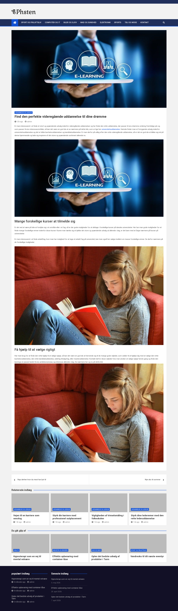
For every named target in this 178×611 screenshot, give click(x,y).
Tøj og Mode (131, 22)
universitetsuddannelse (111, 129)
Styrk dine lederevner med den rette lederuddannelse (147, 517)
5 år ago (20, 122)
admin (29, 122)
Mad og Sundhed (88, 22)
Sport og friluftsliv (31, 22)
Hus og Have (96, 550)
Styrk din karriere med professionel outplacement (67, 517)
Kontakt (144, 22)
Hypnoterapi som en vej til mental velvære (27, 558)
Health (16, 550)
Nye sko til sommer (152, 479)
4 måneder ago (19, 582)
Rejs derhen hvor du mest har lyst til (32, 479)
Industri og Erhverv (60, 550)
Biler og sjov (70, 22)
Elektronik (105, 22)
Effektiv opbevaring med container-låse (65, 558)
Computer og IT (52, 22)
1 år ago (19, 522)
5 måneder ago (19, 602)
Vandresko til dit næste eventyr (147, 556)
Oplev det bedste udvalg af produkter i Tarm (105, 558)
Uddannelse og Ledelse (23, 112)
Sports (117, 22)
